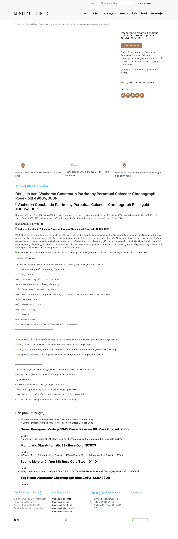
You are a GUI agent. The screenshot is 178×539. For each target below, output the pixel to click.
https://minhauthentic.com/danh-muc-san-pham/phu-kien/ (74, 354)
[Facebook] (15, 520)
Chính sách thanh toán (62, 505)
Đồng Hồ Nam (32, 24)
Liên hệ (24, 435)
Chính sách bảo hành (62, 511)
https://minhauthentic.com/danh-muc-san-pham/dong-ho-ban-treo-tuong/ (80, 349)
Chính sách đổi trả (60, 502)
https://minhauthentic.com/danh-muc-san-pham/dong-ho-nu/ (61, 344)
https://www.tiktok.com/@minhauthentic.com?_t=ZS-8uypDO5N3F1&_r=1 (59, 369)
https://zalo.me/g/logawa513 (62, 389)
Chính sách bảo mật (61, 499)
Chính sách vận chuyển (63, 508)
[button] (131, 45)
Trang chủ (19, 24)
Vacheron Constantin (144, 82)
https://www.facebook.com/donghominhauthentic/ (50, 374)
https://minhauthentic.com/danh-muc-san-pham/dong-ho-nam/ (87, 339)
